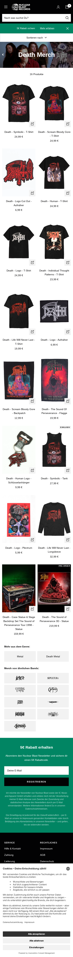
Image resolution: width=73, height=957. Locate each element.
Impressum (46, 848)
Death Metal (53, 656)
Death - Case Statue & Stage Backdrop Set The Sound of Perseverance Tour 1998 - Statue (19, 623)
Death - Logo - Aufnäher (54, 339)
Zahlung (8, 855)
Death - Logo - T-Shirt (19, 270)
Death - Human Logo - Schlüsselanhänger (18, 480)
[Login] (58, 6)
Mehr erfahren (47, 28)
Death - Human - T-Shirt (54, 201)
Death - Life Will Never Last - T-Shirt (19, 341)
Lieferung (9, 861)
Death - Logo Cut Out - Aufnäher (19, 203)
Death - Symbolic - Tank (54, 478)
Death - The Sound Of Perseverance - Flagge (54, 411)
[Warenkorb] (67, 6)
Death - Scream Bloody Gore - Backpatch (19, 411)
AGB (42, 855)
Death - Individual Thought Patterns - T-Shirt (54, 272)
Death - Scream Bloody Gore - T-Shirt (54, 134)
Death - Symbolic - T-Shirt (18, 132)
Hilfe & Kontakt (12, 848)
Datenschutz (47, 861)
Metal (20, 656)
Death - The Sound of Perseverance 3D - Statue (54, 619)
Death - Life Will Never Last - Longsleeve (54, 549)
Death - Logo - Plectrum (18, 547)
